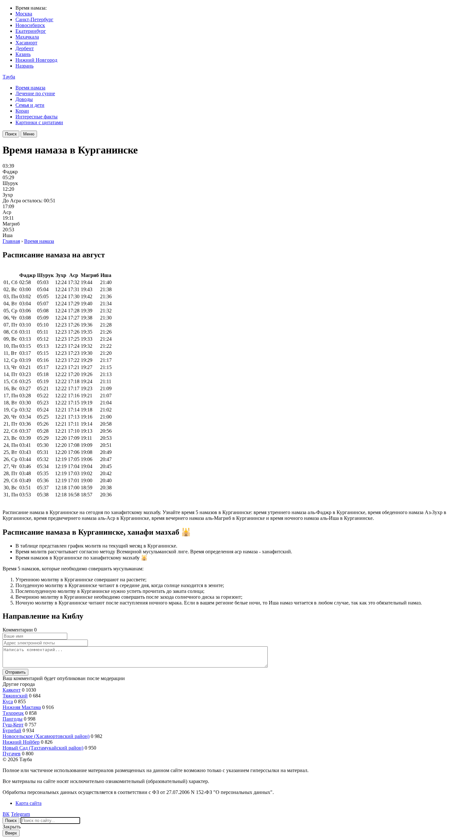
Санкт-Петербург (34, 19)
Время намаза (30, 87)
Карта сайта (28, 803)
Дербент (24, 48)
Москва (23, 13)
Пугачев (12, 753)
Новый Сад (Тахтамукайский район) (43, 748)
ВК (6, 814)
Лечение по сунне (35, 93)
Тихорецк (13, 713)
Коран (22, 111)
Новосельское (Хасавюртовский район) (46, 736)
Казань (23, 54)
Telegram (20, 814)
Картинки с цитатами (39, 122)
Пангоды (13, 719)
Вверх (11, 833)
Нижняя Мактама (22, 707)
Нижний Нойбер (21, 742)
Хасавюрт (26, 42)
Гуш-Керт (13, 724)
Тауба (9, 76)
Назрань (24, 66)
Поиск (11, 134)
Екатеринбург (30, 31)
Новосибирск (30, 25)
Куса (8, 701)
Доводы (24, 99)
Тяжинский (15, 695)
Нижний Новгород (36, 60)
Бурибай (12, 730)
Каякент (12, 690)
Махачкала (27, 37)
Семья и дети (29, 105)
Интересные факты (36, 116)
